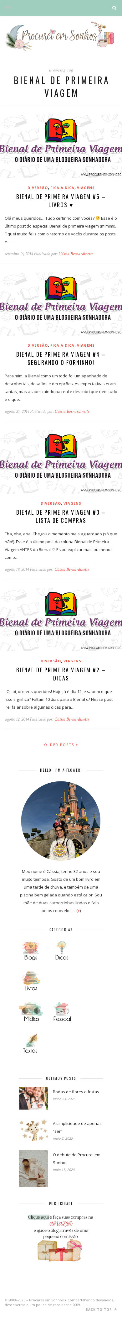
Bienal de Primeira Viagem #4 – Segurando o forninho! (61, 358)
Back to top (99, 1309)
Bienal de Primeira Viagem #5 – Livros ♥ (61, 200)
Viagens (86, 187)
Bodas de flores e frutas (76, 1092)
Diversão (38, 187)
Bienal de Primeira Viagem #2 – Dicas (61, 674)
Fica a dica (62, 187)
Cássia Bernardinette (75, 254)
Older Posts (60, 744)
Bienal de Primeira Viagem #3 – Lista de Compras (61, 516)
